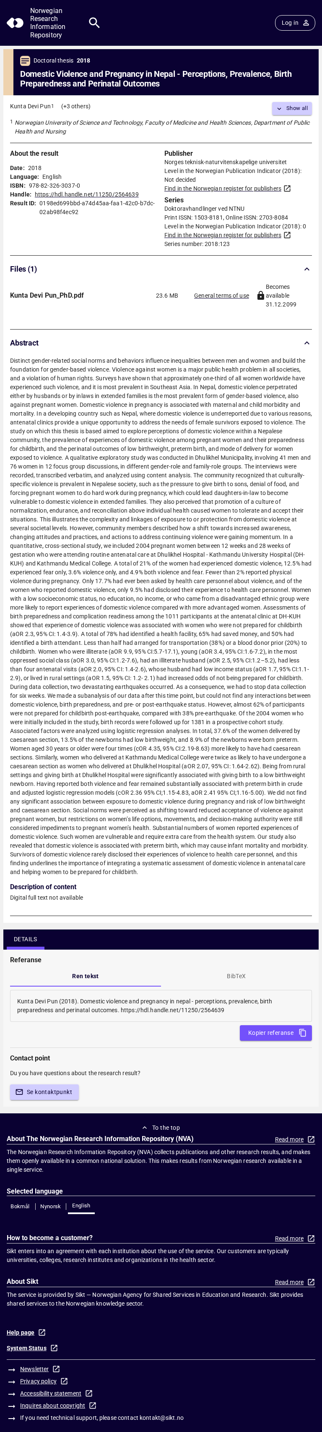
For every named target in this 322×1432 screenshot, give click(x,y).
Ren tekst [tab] (85, 976)
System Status (27, 1348)
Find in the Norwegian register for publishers (222, 188)
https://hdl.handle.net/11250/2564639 (87, 194)
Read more (289, 1139)
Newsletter (34, 1369)
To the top (166, 1127)
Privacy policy (38, 1381)
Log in (290, 22)
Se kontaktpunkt (49, 1092)
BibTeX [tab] (236, 976)
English (81, 1205)
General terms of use (221, 295)
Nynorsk (50, 1206)
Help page (20, 1332)
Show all (297, 108)
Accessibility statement (50, 1393)
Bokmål (19, 1206)
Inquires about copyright (52, 1405)
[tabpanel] (161, 1006)
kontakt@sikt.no (162, 1417)
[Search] (94, 23)
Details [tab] (25, 939)
